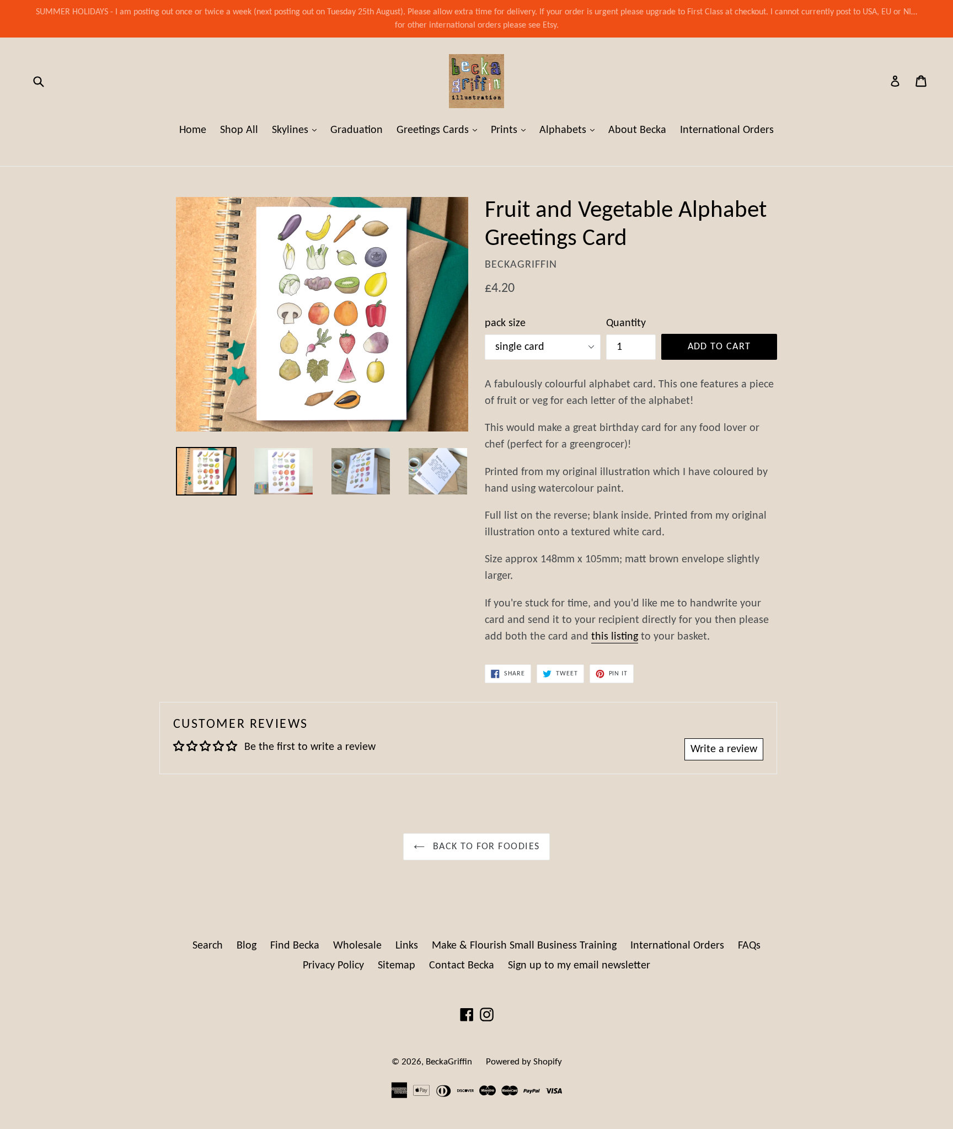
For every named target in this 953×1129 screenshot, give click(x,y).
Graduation (356, 130)
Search (207, 945)
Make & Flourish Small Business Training (524, 945)
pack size (505, 323)
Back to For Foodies (485, 847)
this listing (614, 636)
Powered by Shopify (524, 1062)
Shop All (239, 130)
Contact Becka (461, 965)
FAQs (749, 945)
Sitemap (396, 965)
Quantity (626, 323)
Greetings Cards (440, 130)
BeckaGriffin (449, 1062)
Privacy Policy (333, 965)
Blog (246, 945)
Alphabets (569, 130)
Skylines (297, 130)
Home (192, 130)
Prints (511, 130)
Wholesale (357, 945)
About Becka (637, 130)
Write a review (723, 749)
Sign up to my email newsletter (579, 965)
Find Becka (294, 945)
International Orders (727, 130)
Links (406, 945)
